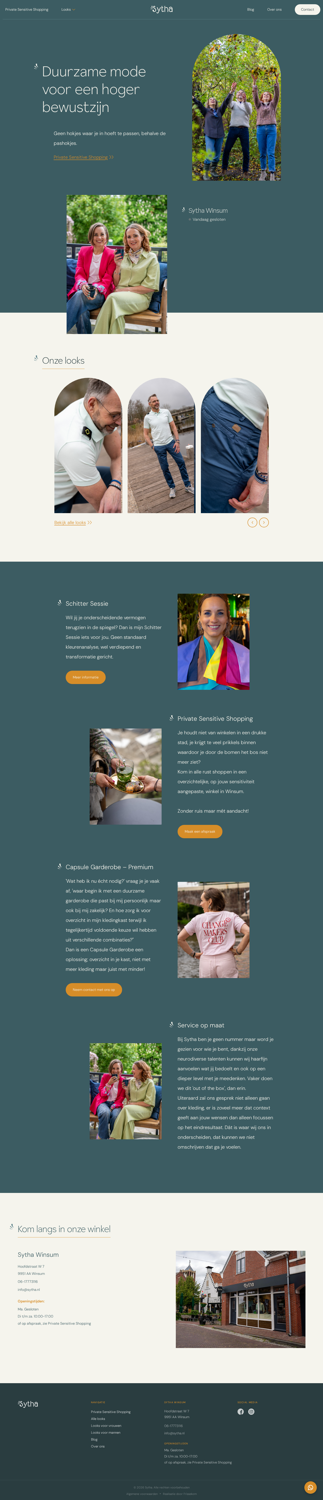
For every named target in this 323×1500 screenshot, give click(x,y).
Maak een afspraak (200, 831)
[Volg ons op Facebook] (241, 1412)
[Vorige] (252, 522)
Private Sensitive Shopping (26, 9)
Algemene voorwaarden (142, 1494)
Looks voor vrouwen (106, 1425)
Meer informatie (86, 677)
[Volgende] (264, 522)
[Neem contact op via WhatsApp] (310, 1487)
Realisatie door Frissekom (180, 1494)
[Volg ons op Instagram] (251, 1412)
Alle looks (98, 1419)
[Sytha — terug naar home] (28, 1404)
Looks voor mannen (105, 1432)
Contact (307, 9)
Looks (66, 9)
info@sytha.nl (29, 1289)
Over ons (274, 9)
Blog (250, 9)
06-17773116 (28, 1281)
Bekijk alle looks (70, 522)
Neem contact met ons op (94, 989)
